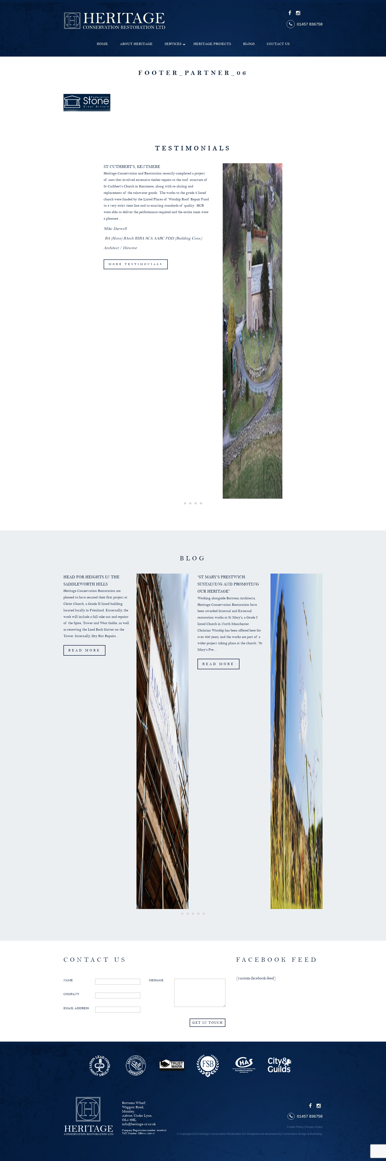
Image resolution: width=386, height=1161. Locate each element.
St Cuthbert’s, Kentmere (132, 167)
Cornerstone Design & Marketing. (302, 1134)
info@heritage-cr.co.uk (139, 1124)
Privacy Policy (314, 1127)
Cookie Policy (295, 1127)
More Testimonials (136, 264)
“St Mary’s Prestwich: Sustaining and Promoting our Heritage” (228, 584)
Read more (84, 650)
